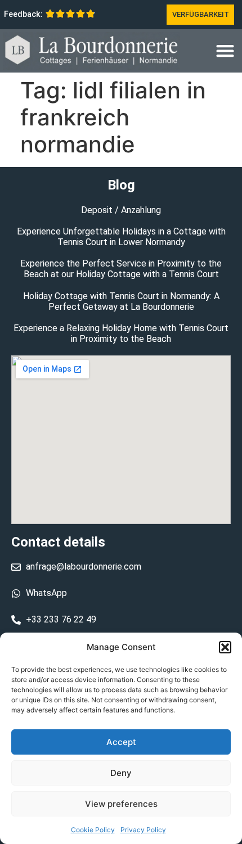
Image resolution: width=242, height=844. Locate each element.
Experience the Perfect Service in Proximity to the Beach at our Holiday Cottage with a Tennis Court (121, 268)
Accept (121, 742)
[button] (225, 647)
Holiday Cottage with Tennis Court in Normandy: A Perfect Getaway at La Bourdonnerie (121, 301)
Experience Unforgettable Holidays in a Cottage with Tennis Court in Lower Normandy (121, 236)
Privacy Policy (143, 829)
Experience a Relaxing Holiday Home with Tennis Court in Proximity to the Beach (121, 333)
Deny (121, 773)
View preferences (121, 803)
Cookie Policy (93, 829)
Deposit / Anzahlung (121, 210)
